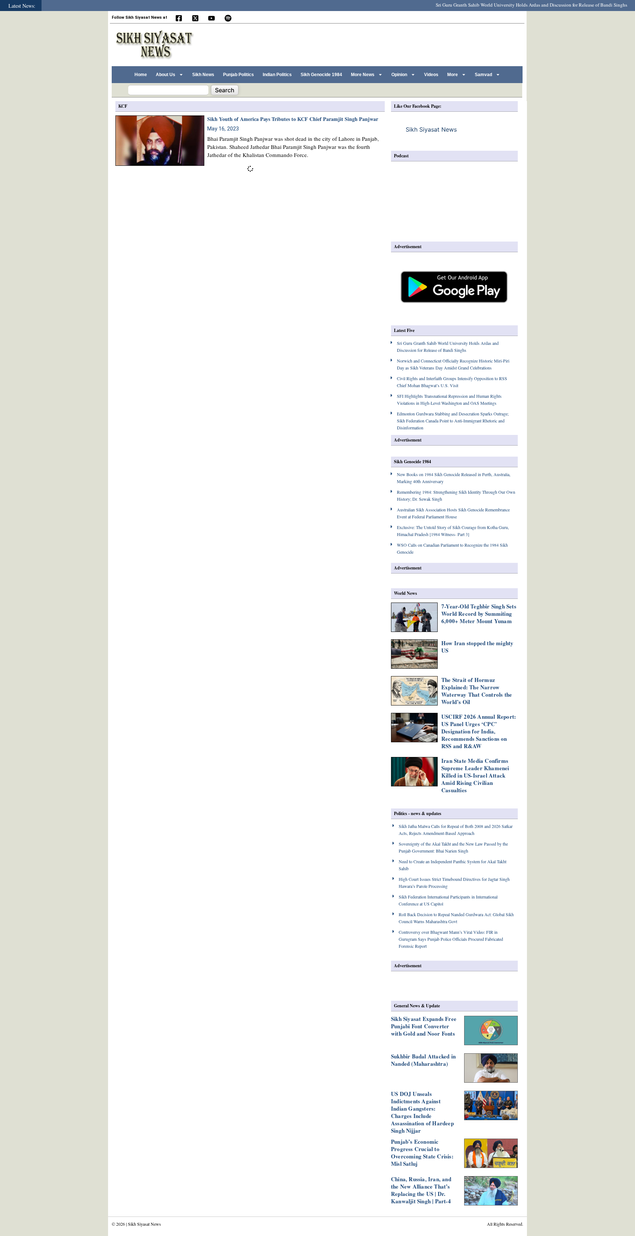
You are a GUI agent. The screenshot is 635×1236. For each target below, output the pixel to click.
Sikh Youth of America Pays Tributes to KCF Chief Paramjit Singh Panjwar (292, 119)
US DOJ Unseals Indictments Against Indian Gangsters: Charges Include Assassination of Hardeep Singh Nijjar (422, 1112)
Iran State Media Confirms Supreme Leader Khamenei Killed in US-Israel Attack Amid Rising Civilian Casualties (475, 775)
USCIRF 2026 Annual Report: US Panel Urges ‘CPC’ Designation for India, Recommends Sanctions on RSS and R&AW (478, 731)
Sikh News (203, 74)
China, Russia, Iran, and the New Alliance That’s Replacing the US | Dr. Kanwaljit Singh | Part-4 (421, 1190)
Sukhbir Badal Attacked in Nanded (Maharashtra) (423, 1060)
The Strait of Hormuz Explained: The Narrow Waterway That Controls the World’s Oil (476, 691)
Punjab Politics (238, 74)
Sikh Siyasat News (431, 129)
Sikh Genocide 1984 (321, 74)
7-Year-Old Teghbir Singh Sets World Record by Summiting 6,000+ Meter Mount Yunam (478, 613)
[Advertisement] (387, 43)
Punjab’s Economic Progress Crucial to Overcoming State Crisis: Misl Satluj (422, 1152)
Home (140, 74)
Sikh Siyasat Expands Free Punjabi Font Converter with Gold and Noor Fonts (423, 1026)
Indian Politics (277, 74)
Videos (431, 74)
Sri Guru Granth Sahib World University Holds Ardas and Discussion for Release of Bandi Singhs (513, 4)
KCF (122, 106)
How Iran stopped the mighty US (477, 646)
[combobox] (168, 90)
